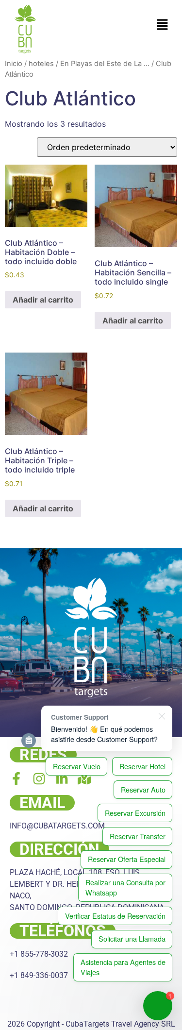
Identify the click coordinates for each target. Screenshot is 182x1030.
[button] (162, 25)
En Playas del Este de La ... (104, 63)
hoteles (41, 63)
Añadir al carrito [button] (43, 299)
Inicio (13, 63)
